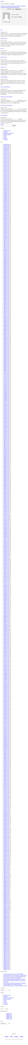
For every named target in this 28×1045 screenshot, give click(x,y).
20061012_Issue (6, 453)
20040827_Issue (6, 598)
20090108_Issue (6, 304)
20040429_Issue (6, 626)
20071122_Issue (6, 378)
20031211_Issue (6, 653)
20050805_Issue (6, 536)
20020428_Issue (6, 764)
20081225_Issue (6, 307)
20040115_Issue (6, 647)
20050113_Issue (6, 571)
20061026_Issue (6, 450)
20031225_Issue (6, 651)
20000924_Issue (6, 885)
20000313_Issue (6, 936)
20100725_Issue (6, 201)
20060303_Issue (6, 494)
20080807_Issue (6, 330)
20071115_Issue (6, 379)
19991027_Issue (6, 962)
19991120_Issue (6, 957)
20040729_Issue (6, 604)
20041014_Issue (6, 589)
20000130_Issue (6, 944)
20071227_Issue (6, 371)
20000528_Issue (6, 918)
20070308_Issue (6, 426)
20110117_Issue (6, 168)
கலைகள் (9, 7)
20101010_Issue (6, 187)
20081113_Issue (6, 315)
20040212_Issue (6, 642)
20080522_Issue (6, 344)
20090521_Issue (6, 280)
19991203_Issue (6, 955)
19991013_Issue (6, 964)
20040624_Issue (6, 611)
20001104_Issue (6, 876)
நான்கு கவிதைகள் (4, 115)
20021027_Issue (6, 731)
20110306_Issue (6, 159)
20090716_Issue (6, 269)
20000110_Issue (6, 948)
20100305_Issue (6, 227)
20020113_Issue (6, 784)
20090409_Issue (6, 287)
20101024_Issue (6, 184)
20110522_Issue (6, 145)
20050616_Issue (6, 545)
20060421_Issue (6, 486)
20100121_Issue (6, 234)
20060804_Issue (6, 466)
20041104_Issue (6, 585)
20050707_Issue (6, 541)
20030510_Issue (6, 695)
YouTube (21, 1036)
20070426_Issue (6, 417)
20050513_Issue (6, 550)
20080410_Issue (6, 352)
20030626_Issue (6, 686)
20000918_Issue (6, 887)
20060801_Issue (6, 467)
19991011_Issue (6, 965)
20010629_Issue (6, 827)
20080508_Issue (6, 347)
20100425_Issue (6, 218)
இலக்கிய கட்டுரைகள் (7, 134)
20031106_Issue (6, 660)
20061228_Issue (6, 439)
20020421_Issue (6, 766)
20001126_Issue (6, 870)
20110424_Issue (6, 150)
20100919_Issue (6, 190)
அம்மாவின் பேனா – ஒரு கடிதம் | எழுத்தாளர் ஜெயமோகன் (13, 976)
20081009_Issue (6, 318)
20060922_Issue (6, 457)
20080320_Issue (6, 356)
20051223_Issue (6, 508)
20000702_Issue (6, 908)
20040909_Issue (6, 595)
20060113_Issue (6, 503)
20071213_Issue (6, 374)
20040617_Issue (6, 613)
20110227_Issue (6, 161)
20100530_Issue (6, 211)
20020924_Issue (6, 737)
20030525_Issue (6, 692)
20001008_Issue (6, 881)
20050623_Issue (6, 543)
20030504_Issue (6, 696)
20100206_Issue (6, 232)
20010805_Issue (6, 819)
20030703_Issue (6, 684)
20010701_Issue (6, 825)
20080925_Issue (6, 321)
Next (3, 124)
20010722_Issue (6, 821)
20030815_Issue (6, 677)
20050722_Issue (6, 538)
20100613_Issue (6, 209)
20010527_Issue (6, 833)
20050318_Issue (6, 560)
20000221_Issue (6, 940)
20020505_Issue (6, 763)
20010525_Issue (6, 834)
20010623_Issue (6, 828)
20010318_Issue (6, 847)
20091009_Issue (6, 254)
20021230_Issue (6, 719)
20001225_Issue (6, 863)
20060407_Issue (6, 489)
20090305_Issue (6, 294)
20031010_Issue (6, 666)
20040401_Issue (6, 633)
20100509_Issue (6, 215)
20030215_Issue (6, 710)
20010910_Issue (6, 811)
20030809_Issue (6, 678)
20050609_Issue (6, 546)
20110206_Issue (6, 165)
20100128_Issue (6, 233)
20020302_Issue (6, 775)
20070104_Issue (6, 437)
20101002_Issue (6, 188)
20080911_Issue (6, 324)
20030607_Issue (6, 689)
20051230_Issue (6, 507)
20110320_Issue (6, 157)
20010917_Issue (6, 808)
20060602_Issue (6, 479)
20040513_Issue (6, 622)
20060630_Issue (6, 474)
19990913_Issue (6, 967)
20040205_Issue (6, 643)
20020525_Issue (6, 759)
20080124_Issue (6, 366)
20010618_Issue (6, 829)
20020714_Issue (6, 750)
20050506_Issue (6, 551)
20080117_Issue (6, 368)
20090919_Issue (6, 258)
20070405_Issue (6, 421)
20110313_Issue (6, 158)
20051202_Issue (6, 512)
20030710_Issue (6, 683)
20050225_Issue (6, 564)
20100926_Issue (6, 189)
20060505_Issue (6, 484)
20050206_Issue (6, 565)
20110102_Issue (6, 171)
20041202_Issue (6, 578)
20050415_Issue (6, 555)
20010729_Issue (6, 820)
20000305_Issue (6, 938)
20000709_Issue (6, 907)
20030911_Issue (6, 671)
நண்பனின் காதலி (4, 38)
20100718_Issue (6, 202)
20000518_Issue (6, 921)
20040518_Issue (6, 621)
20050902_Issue (6, 530)
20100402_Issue (6, 221)
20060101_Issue (6, 506)
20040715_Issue (6, 607)
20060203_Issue (6, 499)
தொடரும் (2, 48)
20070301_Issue (6, 427)
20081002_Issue (6, 320)
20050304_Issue (6, 563)
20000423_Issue (6, 926)
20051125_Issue (6, 515)
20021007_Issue (6, 735)
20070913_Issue (6, 391)
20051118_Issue (6, 516)
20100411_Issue (6, 220)
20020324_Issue (6, 771)
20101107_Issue (6, 181)
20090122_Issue (6, 302)
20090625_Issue (6, 273)
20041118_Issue (6, 581)
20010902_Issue (6, 814)
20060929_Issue (6, 455)
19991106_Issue (6, 960)
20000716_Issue (6, 905)
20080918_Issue (6, 322)
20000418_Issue (6, 927)
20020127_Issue (6, 781)
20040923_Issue (6, 593)
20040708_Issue (6, 608)
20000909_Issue (6, 892)
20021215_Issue (6, 722)
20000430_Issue (6, 925)
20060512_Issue (6, 483)
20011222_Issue (6, 788)
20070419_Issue (6, 418)
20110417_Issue (6, 152)
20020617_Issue (6, 755)
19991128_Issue (6, 956)
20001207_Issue (6, 867)
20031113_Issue (6, 658)
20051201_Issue (6, 514)
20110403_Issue (6, 154)
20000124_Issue (6, 945)
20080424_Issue (6, 349)
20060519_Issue (6, 481)
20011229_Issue (6, 786)
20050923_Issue (6, 527)
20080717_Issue (6, 334)
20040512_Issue (6, 624)
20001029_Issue (6, 877)
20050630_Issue (6, 542)
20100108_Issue (6, 237)
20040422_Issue (6, 629)
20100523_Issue (6, 212)
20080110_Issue (6, 369)
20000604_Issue (6, 917)
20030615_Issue (6, 688)
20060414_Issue (6, 488)
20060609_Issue (6, 477)
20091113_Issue (6, 247)
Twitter (11, 1036)
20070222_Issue (6, 428)
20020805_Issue (6, 746)
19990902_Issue (6, 969)
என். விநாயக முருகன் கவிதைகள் (6, 96)
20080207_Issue (6, 364)
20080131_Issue (6, 365)
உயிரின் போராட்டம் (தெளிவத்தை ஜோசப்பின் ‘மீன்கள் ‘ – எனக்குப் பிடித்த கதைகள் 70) (14, 980)
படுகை (25, 985)
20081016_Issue (6, 317)
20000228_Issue (6, 939)
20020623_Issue (6, 754)
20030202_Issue (6, 713)
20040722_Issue (6, 605)
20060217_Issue (6, 497)
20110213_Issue (6, 163)
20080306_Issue (6, 358)
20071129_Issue (6, 377)
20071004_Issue (6, 387)
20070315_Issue (6, 424)
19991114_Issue (6, 958)
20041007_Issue (6, 590)
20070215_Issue (6, 430)
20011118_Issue (6, 795)
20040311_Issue (6, 636)
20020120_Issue (6, 783)
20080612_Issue (6, 340)
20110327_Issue (6, 156)
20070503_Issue (6, 415)
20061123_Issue (6, 445)
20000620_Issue (6, 911)
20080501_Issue (6, 348)
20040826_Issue (6, 599)
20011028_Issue (6, 801)
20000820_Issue (6, 896)
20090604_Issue (6, 277)
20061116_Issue (6, 446)
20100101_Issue (6, 238)
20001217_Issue (6, 864)
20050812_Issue (6, 534)
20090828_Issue (6, 262)
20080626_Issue (6, 338)
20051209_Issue (6, 511)
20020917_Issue (6, 739)
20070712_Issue (6, 402)
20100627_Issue (6, 206)
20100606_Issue (6, 210)
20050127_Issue (6, 568)
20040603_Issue (6, 617)
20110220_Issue (6, 162)
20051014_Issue (6, 523)
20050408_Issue (6, 558)
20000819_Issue (6, 898)
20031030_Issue (6, 661)
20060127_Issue (6, 501)
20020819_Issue (6, 744)
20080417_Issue (6, 351)
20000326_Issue (6, 934)
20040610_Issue (6, 614)
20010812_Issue (6, 817)
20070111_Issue (6, 436)
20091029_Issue (6, 250)
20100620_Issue (6, 207)
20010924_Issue (6, 807)
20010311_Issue (6, 848)
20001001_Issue (6, 883)
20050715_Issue (6, 539)
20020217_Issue (6, 777)
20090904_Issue (6, 260)
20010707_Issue (6, 824)
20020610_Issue (6, 757)
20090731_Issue (6, 267)
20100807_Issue (6, 198)
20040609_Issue (6, 616)
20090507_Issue (6, 282)
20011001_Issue (6, 806)
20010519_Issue (6, 836)
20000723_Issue (6, 903)
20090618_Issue (6, 274)
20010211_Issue (6, 854)
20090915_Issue (6, 259)
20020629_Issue (6, 753)
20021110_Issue (6, 728)
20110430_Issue (6, 149)
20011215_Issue (6, 789)
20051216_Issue (6, 510)
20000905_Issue (6, 894)
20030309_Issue (6, 706)
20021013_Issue (6, 733)
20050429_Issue (6, 552)
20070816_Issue (6, 396)
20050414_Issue (6, 556)
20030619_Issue (6, 687)
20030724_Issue (6, 680)
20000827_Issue (6, 895)
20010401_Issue (6, 845)
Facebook (6, 1036)
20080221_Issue (6, 361)
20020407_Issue (6, 768)
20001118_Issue (6, 873)
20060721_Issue (6, 470)
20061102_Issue (6, 449)
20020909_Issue (6, 740)
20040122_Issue (6, 646)
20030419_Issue (6, 699)
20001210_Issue (6, 865)
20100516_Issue (6, 214)
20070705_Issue (6, 404)
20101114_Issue (6, 180)
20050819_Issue (6, 533)
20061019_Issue (6, 452)
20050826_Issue (6, 532)
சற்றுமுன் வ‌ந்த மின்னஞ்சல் (5, 86)
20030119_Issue (6, 715)
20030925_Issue (6, 669)
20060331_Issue (6, 490)
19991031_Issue (6, 961)
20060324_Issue (6, 492)
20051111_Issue (6, 518)
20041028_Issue (6, 586)
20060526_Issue (6, 480)
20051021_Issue (6, 521)
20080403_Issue (6, 353)
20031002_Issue (6, 667)
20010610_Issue (6, 830)
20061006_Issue (6, 454)
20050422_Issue (6, 554)
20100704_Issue (6, 205)
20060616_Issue (6, 476)
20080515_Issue (6, 346)
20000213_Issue (6, 942)
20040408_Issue (6, 631)
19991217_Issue (6, 952)
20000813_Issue (6, 899)
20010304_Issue (6, 850)
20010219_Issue (6, 852)
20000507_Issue (6, 923)
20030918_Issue (6, 670)
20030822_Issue (6, 675)
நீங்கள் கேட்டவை (4, 57)
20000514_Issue (6, 922)
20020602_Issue (6, 758)
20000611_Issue (6, 914)
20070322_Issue (6, 423)
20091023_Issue (6, 251)
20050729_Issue (6, 537)
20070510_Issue (6, 414)
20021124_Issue (6, 726)
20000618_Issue (6, 912)
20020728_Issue (6, 748)
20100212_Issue (6, 230)
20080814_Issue (6, 329)
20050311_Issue (6, 561)
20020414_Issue (6, 767)
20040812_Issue (6, 602)
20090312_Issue (6, 293)
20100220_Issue (6, 229)
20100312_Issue (6, 225)
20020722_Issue (6, 749)
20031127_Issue (6, 656)
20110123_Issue (6, 167)
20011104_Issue (6, 798)
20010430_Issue (6, 839)
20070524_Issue (6, 411)
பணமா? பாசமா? (3, 66)
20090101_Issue (6, 305)
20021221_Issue (6, 720)
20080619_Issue (6, 339)
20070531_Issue (6, 410)
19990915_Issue (6, 966)
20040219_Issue (6, 640)
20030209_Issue (6, 711)
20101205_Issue (6, 176)
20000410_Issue (6, 930)
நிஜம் (1, 29)
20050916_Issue (6, 528)
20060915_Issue (6, 458)
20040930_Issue (6, 591)
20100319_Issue (6, 224)
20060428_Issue (6, 485)
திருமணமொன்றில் (4, 76)
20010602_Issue (6, 832)
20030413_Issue (6, 700)
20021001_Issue (6, 736)
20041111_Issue (6, 583)
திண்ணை (2, 1)
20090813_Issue (6, 264)
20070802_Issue (6, 399)
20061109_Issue (6, 448)
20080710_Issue (6, 335)
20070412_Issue (6, 419)
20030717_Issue (6, 682)
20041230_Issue (6, 573)
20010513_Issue (6, 837)
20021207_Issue (6, 723)
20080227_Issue (6, 360)
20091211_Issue (6, 242)
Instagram (16, 1036)
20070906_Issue (6, 392)
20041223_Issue (6, 574)
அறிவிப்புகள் (10, 5)
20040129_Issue (6, 644)
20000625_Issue (6, 909)
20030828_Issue (6, 674)
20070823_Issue (6, 395)
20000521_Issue (6, 920)
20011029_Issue (6, 799)
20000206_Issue (6, 943)
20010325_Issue (6, 846)
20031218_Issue (6, 652)
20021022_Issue (6, 732)
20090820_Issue (6, 263)
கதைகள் (6, 7)
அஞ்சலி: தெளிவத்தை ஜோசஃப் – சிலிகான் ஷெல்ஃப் (12, 979)
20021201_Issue (6, 724)
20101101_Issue (6, 183)
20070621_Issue (6, 406)
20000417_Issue (6, 929)
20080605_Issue (6, 342)
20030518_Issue (6, 693)
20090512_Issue (6, 281)
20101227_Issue (6, 172)
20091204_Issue (6, 243)
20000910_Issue (6, 891)
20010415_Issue (6, 842)
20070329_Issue (6, 422)
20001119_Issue (6, 872)
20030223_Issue (6, 709)
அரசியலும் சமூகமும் (4, 5)
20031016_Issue (6, 665)
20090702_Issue (6, 272)
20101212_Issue (6, 175)
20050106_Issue (6, 572)
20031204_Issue (6, 655)
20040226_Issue (6, 639)
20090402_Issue (6, 289)
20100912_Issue (6, 192)
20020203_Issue (6, 780)
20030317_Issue (6, 705)
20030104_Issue (6, 718)
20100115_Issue (6, 236)
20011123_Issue (6, 794)
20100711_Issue (6, 203)
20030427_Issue (6, 697)
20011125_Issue (6, 793)
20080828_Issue (6, 326)
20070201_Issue (6, 432)
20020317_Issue (6, 772)
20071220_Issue (6, 373)
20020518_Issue (6, 761)
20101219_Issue (6, 174)
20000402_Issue (6, 933)
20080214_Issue (6, 362)
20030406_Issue (6, 701)
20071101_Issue (6, 382)
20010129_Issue (6, 856)
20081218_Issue (6, 308)
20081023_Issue (6, 316)
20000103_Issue (6, 949)
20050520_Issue (6, 549)
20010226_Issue (6, 851)
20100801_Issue (6, 199)
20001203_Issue (6, 868)
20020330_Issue (6, 770)
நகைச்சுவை (17, 7)
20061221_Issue (6, 440)
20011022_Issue (6, 802)
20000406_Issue (6, 931)
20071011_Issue (6, 386)
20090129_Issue (6, 300)
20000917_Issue (6, 889)
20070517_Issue (6, 413)
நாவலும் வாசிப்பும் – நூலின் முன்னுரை (19, 975)
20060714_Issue (6, 471)
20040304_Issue (6, 638)
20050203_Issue (6, 567)
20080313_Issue (6, 357)
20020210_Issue (6, 779)
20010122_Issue (6, 858)
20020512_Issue (6, 762)
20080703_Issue (6, 337)
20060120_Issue (6, 502)
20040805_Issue (6, 603)
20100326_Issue (6, 223)
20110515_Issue (6, 146)
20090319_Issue (6, 291)
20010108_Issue (6, 860)
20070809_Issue (6, 397)
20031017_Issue (6, 664)
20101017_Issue (6, 185)
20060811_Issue (6, 465)
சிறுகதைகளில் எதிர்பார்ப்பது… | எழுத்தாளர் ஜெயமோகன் (13, 985)
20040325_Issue (6, 634)
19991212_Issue (6, 953)
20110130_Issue (6, 166)
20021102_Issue (6, 730)
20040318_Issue (6, 635)
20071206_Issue (6, 375)
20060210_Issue (6, 498)
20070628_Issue (6, 405)
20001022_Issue (6, 878)
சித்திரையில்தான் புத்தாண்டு (17, 984)
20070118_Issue (6, 435)
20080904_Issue (6, 325)
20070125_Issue (6, 433)
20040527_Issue (6, 618)
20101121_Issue (6, 179)
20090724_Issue (6, 268)
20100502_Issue (6, 216)
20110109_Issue (6, 170)
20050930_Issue (6, 525)
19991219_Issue (6, 951)
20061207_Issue (6, 443)
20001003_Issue (6, 882)
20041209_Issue (6, 577)
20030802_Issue (6, 679)
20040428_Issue (6, 627)
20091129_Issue (6, 245)
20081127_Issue (6, 312)
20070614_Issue (6, 408)
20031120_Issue (6, 657)
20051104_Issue (6, 519)
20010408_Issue (6, 843)
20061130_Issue (6, 444)
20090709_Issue (6, 271)
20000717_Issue (6, 904)
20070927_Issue (6, 388)
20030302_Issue (6, 708)
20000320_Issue (6, 935)
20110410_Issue (6, 153)
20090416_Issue (6, 286)
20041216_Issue (6, 576)
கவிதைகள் (13, 7)
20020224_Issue (6, 776)
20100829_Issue (6, 194)
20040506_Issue (6, 625)
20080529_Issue (6, 343)
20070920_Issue (6, 390)
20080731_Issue (6, 331)
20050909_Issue (6, 529)
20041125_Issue (6, 580)
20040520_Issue (6, 620)
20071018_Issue (6, 384)
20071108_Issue (6, 380)
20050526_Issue (6, 547)
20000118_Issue (6, 947)
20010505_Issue (6, 838)
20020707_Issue (6, 752)
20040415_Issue (6, 630)
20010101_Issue (6, 861)
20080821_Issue (6, 327)
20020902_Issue (6, 741)
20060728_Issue (6, 468)
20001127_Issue (6, 869)
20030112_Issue (6, 717)
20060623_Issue (6, 475)
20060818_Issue (6, 463)
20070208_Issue (6, 431)
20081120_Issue (6, 313)
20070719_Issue (6, 401)
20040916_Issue (6, 594)
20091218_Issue (6, 241)
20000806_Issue (6, 900)
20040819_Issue (6, 600)
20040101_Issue (6, 649)
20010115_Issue (6, 859)
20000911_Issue (6, 890)
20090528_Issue (6, 278)
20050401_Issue (6, 559)
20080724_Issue (6, 333)
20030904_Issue (6, 673)
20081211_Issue (6, 309)
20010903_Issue (6, 812)
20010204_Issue (6, 855)
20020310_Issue (6, 774)
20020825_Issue (6, 742)
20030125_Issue (6, 714)
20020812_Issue (6, 745)
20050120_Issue (6, 569)
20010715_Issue (6, 823)
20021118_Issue (6, 727)
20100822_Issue (6, 196)
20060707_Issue (6, 472)
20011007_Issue (6, 805)
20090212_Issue (6, 298)
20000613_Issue (6, 913)
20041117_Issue (6, 582)
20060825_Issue (6, 462)
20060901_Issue (6, 461)
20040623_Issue (6, 612)
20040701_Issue (6, 609)
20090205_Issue (6, 299)
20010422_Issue (6, 841)
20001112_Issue (6, 874)
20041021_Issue (6, 587)
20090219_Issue (6, 296)
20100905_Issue (6, 193)
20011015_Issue (6, 803)
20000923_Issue (6, 886)
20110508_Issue (6, 148)
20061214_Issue (6, 441)
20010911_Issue (6, 810)
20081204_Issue (6, 311)
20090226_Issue (6, 295)
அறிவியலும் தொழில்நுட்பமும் (17, 5)
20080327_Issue (6, 355)
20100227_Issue (6, 228)
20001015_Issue (6, 880)
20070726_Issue (6, 400)
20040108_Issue (6, 648)
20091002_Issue (6, 255)
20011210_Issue (6, 790)
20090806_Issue (6, 265)
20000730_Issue (6, 901)
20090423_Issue (6, 285)
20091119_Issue (6, 246)
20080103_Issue (6, 370)
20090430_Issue (6, 284)
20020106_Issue (6, 785)
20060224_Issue (6, 496)
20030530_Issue (6, 691)
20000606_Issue (6, 916)
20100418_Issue (6, 219)
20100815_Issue (6, 197)
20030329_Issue (6, 702)
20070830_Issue (6, 393)
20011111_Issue (6, 797)
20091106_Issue (6, 249)
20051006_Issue (6, 524)
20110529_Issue (18, 9)
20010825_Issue (6, 815)
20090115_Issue (6, 303)
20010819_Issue (6, 816)
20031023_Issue (6, 662)
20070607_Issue (6, 409)
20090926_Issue (6, 256)
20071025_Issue (6, 383)
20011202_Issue (6, 792)
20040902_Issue (6, 596)
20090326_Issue (6, 290)
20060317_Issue (6, 493)
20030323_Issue (6, 704)
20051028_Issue (6, 520)
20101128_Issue (6, 177)
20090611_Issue (6, 276)
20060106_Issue (6, 505)
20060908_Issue (6, 459)
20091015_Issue (6, 252)
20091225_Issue (6, 240)
